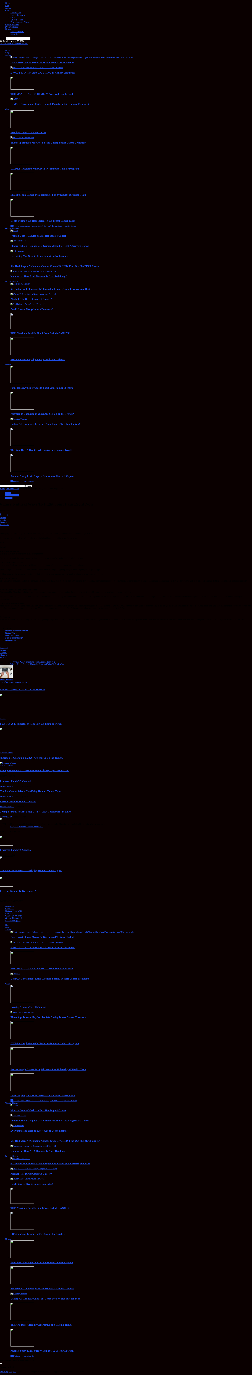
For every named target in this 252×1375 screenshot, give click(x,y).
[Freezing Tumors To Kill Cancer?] (22, 127)
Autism (8, 8)
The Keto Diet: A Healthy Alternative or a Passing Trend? (41, 450)
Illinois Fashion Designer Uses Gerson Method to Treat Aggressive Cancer (49, 245)
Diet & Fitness (11, 633)
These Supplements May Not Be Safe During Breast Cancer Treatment (48, 142)
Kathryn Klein (6, 817)
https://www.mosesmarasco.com (13, 682)
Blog (7, 5)
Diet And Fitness (12, 635)
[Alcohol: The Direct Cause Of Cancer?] (33, 294)
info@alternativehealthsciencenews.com (26, 826)
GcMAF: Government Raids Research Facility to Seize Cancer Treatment (49, 104)
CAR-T (13, 17)
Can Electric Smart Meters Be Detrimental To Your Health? (42, 62)
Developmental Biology (20, 22)
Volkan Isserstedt (7, 786)
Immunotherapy (12, 920)
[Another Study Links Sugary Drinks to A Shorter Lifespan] (22, 471)
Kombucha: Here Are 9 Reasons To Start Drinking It (38, 276)
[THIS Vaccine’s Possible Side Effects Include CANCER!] (22, 328)
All (11, 226)
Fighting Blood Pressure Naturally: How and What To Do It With (37, 664)
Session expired (7, 1367)
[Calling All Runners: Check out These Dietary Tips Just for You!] (18, 419)
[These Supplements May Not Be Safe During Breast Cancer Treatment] (22, 137)
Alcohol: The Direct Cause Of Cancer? (31, 299)
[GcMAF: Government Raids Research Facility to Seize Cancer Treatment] (15, 99)
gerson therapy (11, 640)
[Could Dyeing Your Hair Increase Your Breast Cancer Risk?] (22, 216)
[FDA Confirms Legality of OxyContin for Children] (22, 354)
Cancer (8, 10)
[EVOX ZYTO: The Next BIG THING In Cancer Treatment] (36, 67)
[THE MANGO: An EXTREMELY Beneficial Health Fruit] (22, 89)
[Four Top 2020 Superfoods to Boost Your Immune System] (22, 383)
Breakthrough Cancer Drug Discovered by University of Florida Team (48, 194)
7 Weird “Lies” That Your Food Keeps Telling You (34, 662)
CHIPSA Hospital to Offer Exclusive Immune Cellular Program (44, 168)
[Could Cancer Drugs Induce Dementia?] (27, 304)
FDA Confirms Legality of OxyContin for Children (37, 359)
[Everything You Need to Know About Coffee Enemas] (17, 251)
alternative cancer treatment (16, 631)
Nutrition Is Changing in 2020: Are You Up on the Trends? (42, 413)
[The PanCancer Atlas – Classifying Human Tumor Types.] (6, 865)
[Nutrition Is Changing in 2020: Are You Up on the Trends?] (22, 409)
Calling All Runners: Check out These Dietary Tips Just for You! (45, 424)
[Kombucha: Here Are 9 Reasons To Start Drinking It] (33, 271)
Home (7, 3)
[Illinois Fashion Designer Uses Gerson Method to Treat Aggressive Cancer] (18, 241)
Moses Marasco (6, 680)
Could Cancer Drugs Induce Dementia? (31, 309)
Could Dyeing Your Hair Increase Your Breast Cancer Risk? (42, 220)
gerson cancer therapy (14, 638)
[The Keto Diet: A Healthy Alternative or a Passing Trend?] (22, 445)
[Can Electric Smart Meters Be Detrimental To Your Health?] (72, 57)
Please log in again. (8, 1372)
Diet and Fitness (17, 31)
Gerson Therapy (12, 24)
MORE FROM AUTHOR (33, 690)
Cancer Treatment (17, 15)
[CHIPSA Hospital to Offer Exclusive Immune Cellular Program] (22, 164)
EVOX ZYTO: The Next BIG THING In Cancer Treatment (42, 72)
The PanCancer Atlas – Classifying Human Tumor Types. (31, 791)
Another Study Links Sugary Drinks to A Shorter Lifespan (42, 476)
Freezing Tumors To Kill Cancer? (28, 132)
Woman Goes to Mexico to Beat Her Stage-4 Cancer (38, 235)
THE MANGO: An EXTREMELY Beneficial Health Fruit (41, 94)
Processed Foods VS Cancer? (15, 781)
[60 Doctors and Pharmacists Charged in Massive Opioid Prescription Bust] (20, 284)
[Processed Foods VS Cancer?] (6, 845)
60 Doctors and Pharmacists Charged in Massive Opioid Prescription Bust (50, 289)
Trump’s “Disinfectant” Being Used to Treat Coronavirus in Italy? (35, 811)
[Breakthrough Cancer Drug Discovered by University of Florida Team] (22, 190)
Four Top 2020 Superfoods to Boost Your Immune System (41, 387)
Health (8, 29)
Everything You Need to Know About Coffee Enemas (38, 256)
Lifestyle (14, 34)
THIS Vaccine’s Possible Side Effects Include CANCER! (40, 333)
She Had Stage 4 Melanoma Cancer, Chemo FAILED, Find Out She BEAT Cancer (55, 266)
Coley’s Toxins (16, 20)
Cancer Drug (15, 13)
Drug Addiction (11, 27)
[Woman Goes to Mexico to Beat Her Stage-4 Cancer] (14, 231)
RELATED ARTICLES (11, 690)
